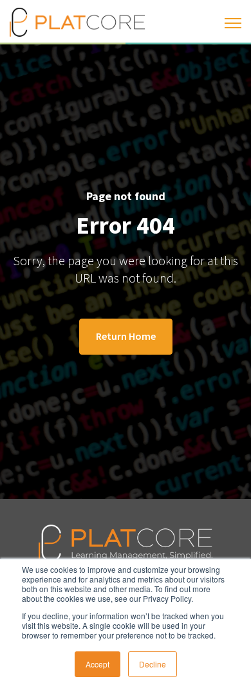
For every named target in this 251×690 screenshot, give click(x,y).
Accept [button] (97, 663)
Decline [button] (152, 663)
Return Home (126, 336)
